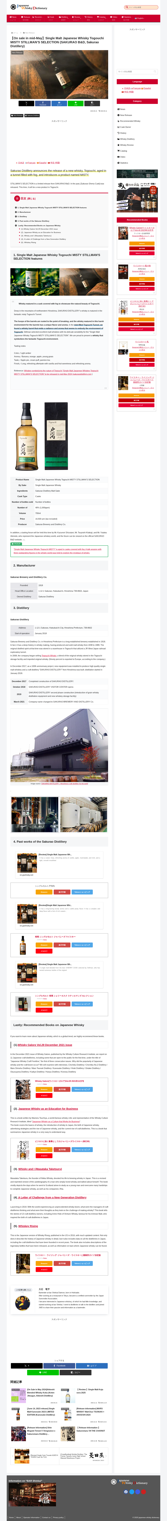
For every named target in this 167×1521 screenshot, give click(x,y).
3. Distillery (22, 216)
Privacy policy (58, 1517)
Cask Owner (125, 127)
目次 (23, 198)
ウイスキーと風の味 (142, 266)
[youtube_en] (143, 1491)
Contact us (46, 1517)
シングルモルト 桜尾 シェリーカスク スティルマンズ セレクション (64, 996)
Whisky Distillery (127, 139)
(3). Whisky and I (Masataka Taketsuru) (36, 236)
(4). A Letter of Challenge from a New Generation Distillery (43, 239)
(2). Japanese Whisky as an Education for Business (41, 232)
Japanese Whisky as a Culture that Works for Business (56, 1122)
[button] (126, 7)
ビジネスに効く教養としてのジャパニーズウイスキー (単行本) (62, 1141)
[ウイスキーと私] (123, 348)
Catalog (123, 151)
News (122, 109)
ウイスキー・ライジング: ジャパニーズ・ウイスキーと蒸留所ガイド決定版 (68, 1255)
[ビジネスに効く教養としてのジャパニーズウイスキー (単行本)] (123, 307)
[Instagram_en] (137, 1491)
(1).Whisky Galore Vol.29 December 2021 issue (39, 229)
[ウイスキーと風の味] (123, 272)
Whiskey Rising (28, 1226)
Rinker (45, 939)
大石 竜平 (44, 1289)
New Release (18, 115)
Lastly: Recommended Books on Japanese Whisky (39, 226)
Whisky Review (127, 145)
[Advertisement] (59, 140)
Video (122, 157)
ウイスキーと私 (142, 342)
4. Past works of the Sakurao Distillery (33, 221)
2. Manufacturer (24, 212)
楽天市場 (62, 892)
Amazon (44, 892)
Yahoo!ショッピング (142, 253)
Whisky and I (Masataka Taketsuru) (40, 1169)
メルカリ (44, 951)
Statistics (124, 163)
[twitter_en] (131, 1491)
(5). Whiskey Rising (28, 242)
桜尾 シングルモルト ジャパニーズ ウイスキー (55, 937)
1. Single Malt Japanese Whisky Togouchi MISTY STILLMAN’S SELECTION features (52, 208)
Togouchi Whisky (49, 656)
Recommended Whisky (130, 121)
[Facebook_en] (125, 1491)
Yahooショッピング (82, 892)
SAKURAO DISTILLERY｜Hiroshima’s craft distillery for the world (64, 784)
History (123, 133)
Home (11, 1517)
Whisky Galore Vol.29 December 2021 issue (45, 1044)
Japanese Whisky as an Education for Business (48, 1108)
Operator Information (31, 1517)
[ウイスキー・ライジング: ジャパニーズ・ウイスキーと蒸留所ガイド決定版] (123, 383)
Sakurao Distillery (33, 115)
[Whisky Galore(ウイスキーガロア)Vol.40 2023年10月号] (123, 233)
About (18, 1517)
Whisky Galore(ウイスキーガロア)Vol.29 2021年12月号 (59, 1081)
